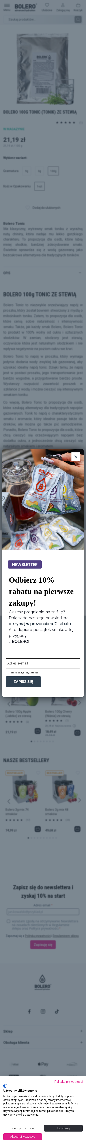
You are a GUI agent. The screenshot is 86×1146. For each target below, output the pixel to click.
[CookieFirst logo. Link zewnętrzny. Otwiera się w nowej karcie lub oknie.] (5, 1086)
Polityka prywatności (68, 1081)
